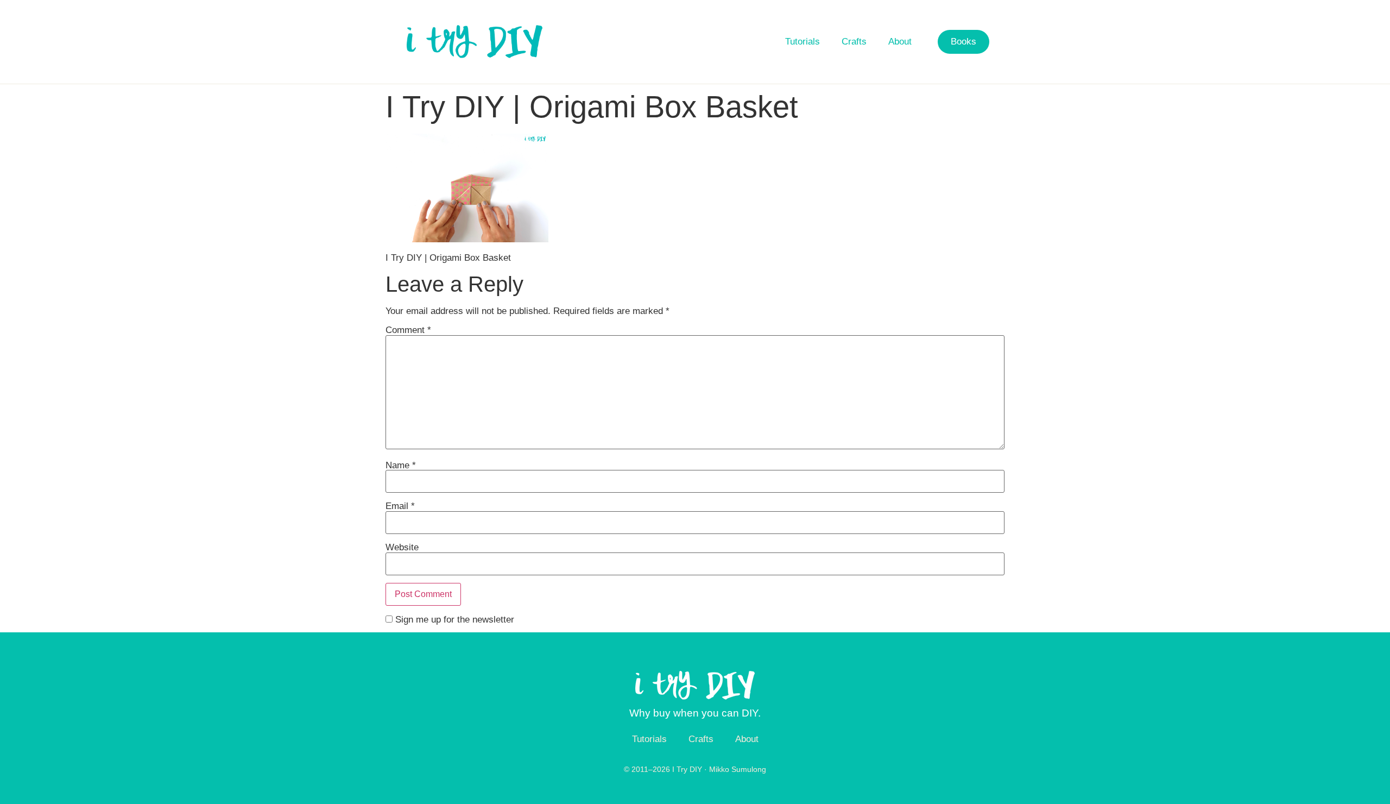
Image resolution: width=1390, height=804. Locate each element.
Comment (408, 330)
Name (401, 465)
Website (402, 547)
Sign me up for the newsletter (453, 619)
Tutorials (802, 41)
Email (400, 506)
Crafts (854, 41)
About (900, 41)
